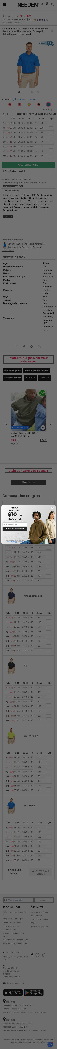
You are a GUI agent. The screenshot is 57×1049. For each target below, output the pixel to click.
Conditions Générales (12, 541)
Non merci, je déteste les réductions (15, 533)
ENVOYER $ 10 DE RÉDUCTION (15, 529)
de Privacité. (15, 542)
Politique (21, 541)
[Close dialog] (52, 508)
